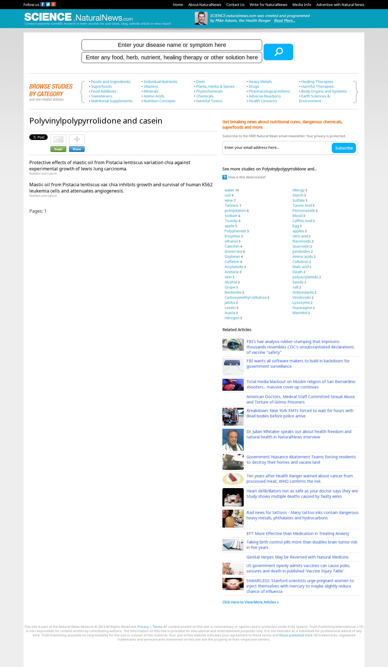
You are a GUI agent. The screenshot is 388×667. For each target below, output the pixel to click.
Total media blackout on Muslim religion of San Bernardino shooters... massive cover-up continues (301, 384)
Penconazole (304, 210)
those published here (295, 635)
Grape (230, 287)
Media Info (302, 4)
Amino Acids (154, 96)
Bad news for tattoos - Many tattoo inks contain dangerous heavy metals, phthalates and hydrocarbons (302, 515)
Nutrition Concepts (160, 100)
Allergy (298, 190)
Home (178, 4)
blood (298, 215)
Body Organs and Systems (324, 91)
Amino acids (303, 256)
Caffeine (232, 261)
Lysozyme (301, 302)
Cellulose (300, 261)
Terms (157, 626)
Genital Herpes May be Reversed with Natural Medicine (298, 557)
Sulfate (299, 200)
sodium (231, 215)
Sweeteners (101, 96)
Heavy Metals (260, 81)
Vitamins (151, 86)
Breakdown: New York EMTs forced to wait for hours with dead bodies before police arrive (300, 413)
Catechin (232, 246)
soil (228, 195)
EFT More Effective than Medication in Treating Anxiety (298, 533)
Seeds (298, 282)
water (229, 190)
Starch (298, 195)
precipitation (235, 210)
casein (230, 307)
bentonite (233, 292)
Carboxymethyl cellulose (246, 297)
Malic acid (301, 266)
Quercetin (301, 246)
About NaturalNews (204, 4)
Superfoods (101, 86)
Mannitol (300, 312)
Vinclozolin (302, 297)
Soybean (232, 256)
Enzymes (232, 236)
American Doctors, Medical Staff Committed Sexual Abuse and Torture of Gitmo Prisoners (301, 399)
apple (229, 225)
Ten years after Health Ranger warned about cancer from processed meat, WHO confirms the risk (300, 478)
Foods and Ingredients (110, 81)
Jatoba (230, 302)
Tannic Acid (302, 205)
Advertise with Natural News (340, 4)
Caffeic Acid (302, 220)
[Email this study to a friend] (58, 136)
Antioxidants (303, 292)
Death (298, 271)
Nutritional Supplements (112, 100)
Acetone (232, 271)
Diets (200, 81)
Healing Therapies (317, 81)
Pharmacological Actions (269, 91)
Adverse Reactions (265, 96)
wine (229, 200)
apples (298, 230)
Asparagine (302, 307)
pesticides (301, 251)
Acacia (230, 312)
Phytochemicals (209, 91)
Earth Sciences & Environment (314, 98)
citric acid (300, 236)
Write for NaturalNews (268, 4)
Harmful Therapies (317, 86)
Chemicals (205, 96)
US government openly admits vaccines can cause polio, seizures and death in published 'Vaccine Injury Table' (298, 568)
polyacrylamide (305, 276)
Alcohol (231, 282)
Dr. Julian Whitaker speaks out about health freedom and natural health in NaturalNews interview (299, 434)
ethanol (231, 241)
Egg (296, 225)
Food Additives (103, 91)
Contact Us (235, 4)
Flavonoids (302, 241)
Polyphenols (235, 230)
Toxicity (231, 220)
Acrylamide (234, 266)
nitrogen (232, 317)
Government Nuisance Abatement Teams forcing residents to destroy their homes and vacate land (301, 459)
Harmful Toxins (209, 100)
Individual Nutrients (161, 81)
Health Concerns (263, 100)
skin (228, 276)
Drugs (254, 86)
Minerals (151, 91)
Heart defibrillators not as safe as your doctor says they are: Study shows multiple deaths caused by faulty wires (302, 493)
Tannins (232, 205)
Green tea (233, 251)
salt (296, 287)
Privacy (143, 626)
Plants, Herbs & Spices (215, 86)
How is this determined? (247, 177)
